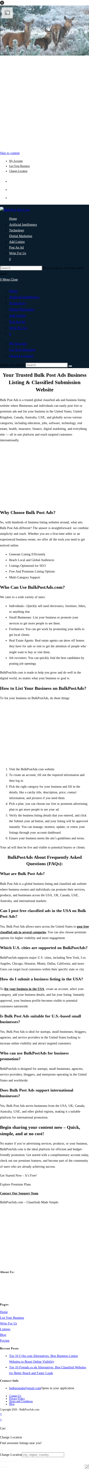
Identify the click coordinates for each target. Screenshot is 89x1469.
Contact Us (15, 1395)
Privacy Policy (17, 1398)
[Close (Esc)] (14, 1461)
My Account (16, 161)
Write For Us (18, 328)
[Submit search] (70, 366)
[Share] (9, 1461)
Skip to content (10, 153)
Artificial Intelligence (24, 297)
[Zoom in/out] (1, 1461)
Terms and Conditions (21, 1401)
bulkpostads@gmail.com (25, 1388)
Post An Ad (17, 322)
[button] (2, 3)
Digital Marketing (21, 309)
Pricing (4, 1340)
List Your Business (19, 166)
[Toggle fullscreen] (5, 1461)
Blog (3, 1335)
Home (13, 291)
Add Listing (17, 315)
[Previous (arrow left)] (1, 1467)
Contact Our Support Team (19, 1193)
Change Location (18, 171)
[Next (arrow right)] (5, 1467)
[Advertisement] (44, 102)
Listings (5, 1329)
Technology (17, 303)
